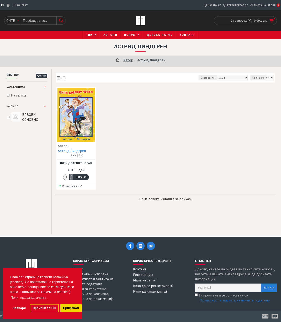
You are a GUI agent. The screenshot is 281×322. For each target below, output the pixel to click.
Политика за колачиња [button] (28, 297)
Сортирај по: (208, 77)
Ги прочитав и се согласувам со (234, 297)
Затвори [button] (19, 308)
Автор (128, 60)
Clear (43, 75)
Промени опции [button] (44, 308)
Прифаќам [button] (71, 308)
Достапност (16, 86)
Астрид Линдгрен (72, 151)
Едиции (12, 106)
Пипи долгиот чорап (76, 163)
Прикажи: (258, 77)
